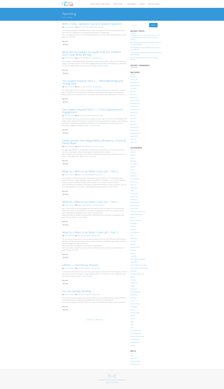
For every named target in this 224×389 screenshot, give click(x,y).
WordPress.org (134, 364)
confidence (101, 205)
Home (64, 17)
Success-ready (134, 312)
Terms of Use (114, 382)
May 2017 (133, 121)
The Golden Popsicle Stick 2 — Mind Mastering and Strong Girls (92, 82)
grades (132, 217)
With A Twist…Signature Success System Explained (92, 24)
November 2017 (135, 103)
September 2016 (135, 133)
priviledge (133, 280)
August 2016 (134, 136)
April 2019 (133, 77)
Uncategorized (134, 342)
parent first (133, 262)
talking (132, 321)
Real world (133, 289)
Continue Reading (102, 66)
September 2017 (135, 109)
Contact (142, 4)
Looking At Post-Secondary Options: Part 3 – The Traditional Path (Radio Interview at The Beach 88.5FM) (144, 37)
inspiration (133, 229)
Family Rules (134, 194)
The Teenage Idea (135, 333)
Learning (132, 241)
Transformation (135, 339)
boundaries (133, 164)
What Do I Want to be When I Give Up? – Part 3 (90, 171)
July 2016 (133, 139)
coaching (90, 27)
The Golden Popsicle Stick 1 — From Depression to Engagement (92, 111)
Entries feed (134, 358)
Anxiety (132, 158)
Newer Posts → (100, 319)
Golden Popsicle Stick (136, 214)
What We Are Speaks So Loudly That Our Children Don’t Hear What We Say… (91, 53)
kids (131, 235)
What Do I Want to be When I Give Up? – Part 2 (90, 202)
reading (132, 286)
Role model (133, 295)
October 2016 (134, 130)
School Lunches (135, 304)
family (95, 27)
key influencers (134, 232)
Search (153, 25)
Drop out (133, 185)
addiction (133, 152)
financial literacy (135, 202)
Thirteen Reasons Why (137, 336)
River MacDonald (135, 292)
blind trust (133, 161)
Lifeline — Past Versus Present (80, 265)
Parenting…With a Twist (137, 274)
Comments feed (135, 361)
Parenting (133, 271)
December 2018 (135, 85)
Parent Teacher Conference (138, 265)
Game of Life (134, 208)
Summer (133, 318)
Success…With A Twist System (100, 4)
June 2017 (133, 118)
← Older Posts (89, 319)
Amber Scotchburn (69, 27)
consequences (134, 179)
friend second (134, 205)
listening (132, 244)
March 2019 (134, 79)
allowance (90, 146)
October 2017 (134, 106)
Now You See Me (154, 4)
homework (133, 223)
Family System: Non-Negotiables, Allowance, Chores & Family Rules (94, 142)
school (132, 301)
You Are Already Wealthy (76, 291)
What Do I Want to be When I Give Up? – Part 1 (90, 232)
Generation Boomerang (137, 211)
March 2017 (134, 124)
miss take (133, 250)
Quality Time (134, 283)
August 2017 (134, 112)
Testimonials (131, 4)
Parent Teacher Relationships (139, 268)
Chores (132, 170)
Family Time (133, 199)
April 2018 (133, 94)
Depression (95, 115)
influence (133, 226)
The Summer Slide (135, 330)
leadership (133, 238)
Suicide (132, 315)
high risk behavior (135, 220)
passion (132, 277)
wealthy (132, 345)
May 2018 (133, 91)
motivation (101, 27)
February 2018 (134, 100)
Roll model (133, 298)
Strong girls (133, 307)
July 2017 (133, 115)
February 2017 (134, 127)
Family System (134, 196)
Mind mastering (135, 247)
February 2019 (134, 82)
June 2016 (133, 142)
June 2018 (133, 88)
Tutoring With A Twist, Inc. (110, 380)
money (132, 253)
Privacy (107, 382)
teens (132, 324)
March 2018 (134, 97)
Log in (132, 355)
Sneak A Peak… (118, 4)
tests (131, 327)
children (89, 58)
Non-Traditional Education (138, 259)
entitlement (133, 188)
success (132, 310)
